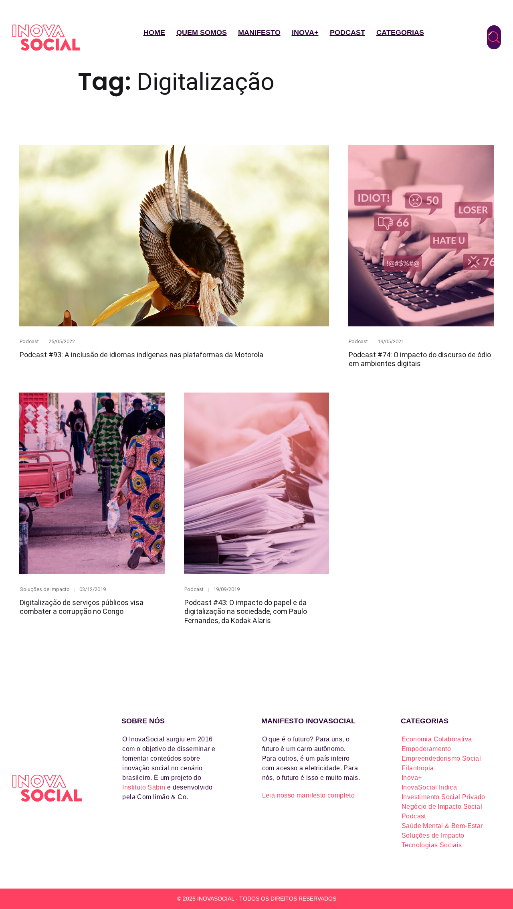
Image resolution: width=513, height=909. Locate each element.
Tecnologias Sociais (432, 845)
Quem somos (201, 32)
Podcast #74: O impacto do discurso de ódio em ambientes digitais (420, 359)
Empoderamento (426, 748)
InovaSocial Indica (429, 787)
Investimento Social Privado (443, 797)
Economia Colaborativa (437, 739)
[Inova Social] (46, 37)
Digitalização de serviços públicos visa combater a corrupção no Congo (81, 607)
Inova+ (305, 32)
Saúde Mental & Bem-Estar (442, 825)
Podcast (347, 32)
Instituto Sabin (143, 787)
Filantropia (418, 768)
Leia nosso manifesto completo (308, 795)
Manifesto (259, 32)
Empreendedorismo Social (441, 758)
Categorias (400, 32)
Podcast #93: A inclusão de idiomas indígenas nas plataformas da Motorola (141, 354)
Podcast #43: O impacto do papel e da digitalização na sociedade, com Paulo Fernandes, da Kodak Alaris (245, 611)
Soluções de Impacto (45, 589)
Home (154, 32)
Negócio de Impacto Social (442, 806)
